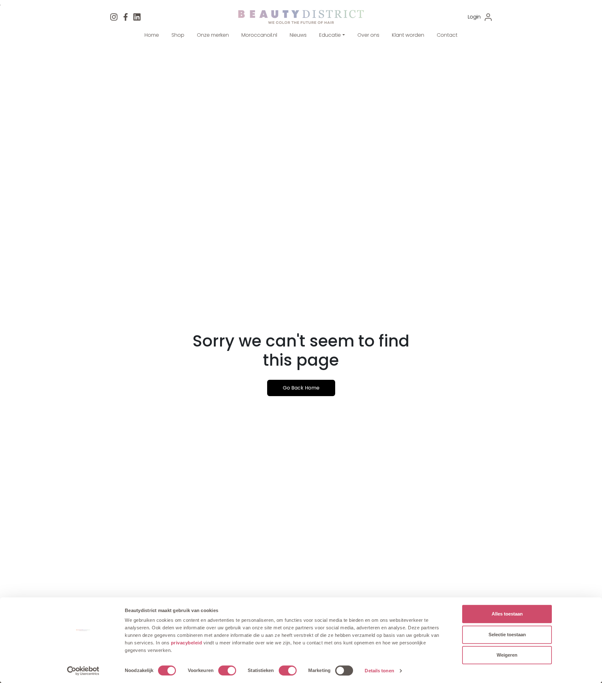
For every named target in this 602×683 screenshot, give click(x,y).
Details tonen (379, 670)
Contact (447, 35)
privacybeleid (187, 642)
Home (152, 35)
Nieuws (298, 35)
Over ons (368, 35)
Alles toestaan (507, 613)
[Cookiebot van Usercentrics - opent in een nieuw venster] (83, 670)
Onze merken (213, 35)
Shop (178, 35)
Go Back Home (301, 387)
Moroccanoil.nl (259, 35)
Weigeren (507, 655)
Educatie (330, 35)
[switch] (227, 670)
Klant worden (408, 35)
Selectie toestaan (507, 634)
